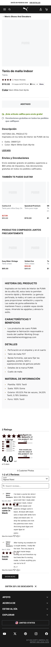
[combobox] (25, 478)
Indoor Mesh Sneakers (9, 495)
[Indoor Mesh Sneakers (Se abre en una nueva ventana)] (3, 495)
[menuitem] (4, 633)
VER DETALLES (34, 3)
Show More (10, 576)
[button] (9, 442)
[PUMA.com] (25, 9)
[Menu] (4, 9)
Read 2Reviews (20, 80)
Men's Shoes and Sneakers (18, 16)
